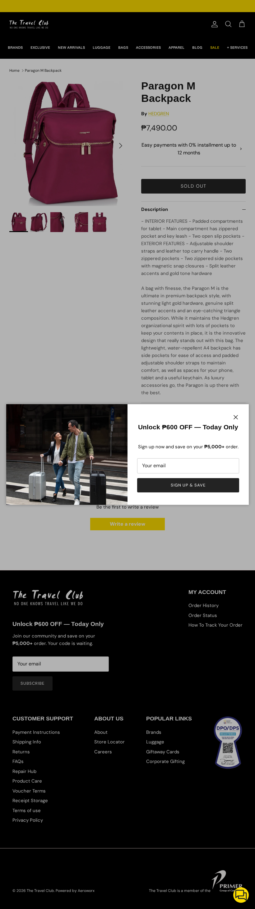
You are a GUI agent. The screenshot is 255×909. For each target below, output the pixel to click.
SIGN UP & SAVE (188, 485)
